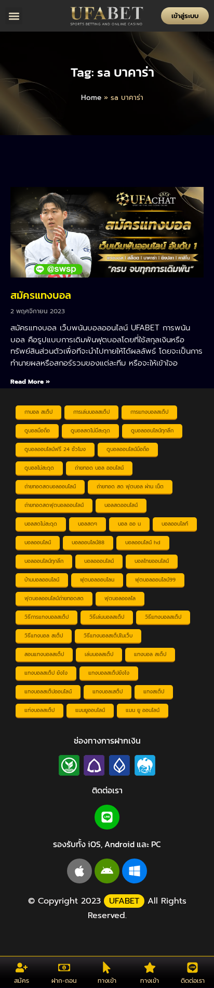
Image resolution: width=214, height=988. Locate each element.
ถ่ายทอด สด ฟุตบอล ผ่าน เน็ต (130, 486)
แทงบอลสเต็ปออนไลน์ (48, 691)
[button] (13, 15)
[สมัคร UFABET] (22, 968)
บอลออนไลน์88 (88, 542)
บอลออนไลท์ (175, 524)
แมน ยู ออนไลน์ (142, 710)
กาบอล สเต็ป (38, 412)
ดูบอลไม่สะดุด (39, 468)
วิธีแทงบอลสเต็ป (163, 617)
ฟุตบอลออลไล (120, 598)
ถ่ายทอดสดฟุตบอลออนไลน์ (54, 505)
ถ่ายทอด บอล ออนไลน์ (99, 468)
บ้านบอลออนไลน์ (41, 580)
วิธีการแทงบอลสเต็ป (46, 617)
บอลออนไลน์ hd (142, 542)
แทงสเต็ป (153, 691)
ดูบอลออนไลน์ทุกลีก (152, 430)
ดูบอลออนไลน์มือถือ (127, 449)
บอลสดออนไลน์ (121, 505)
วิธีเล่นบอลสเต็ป (106, 617)
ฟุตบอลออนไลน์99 (155, 580)
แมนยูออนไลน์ (90, 710)
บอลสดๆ (87, 524)
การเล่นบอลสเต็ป (91, 412)
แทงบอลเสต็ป (107, 691)
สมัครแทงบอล (40, 295)
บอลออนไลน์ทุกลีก (43, 561)
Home (91, 97)
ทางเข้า (107, 980)
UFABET (124, 901)
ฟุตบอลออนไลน (97, 580)
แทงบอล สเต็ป (150, 654)
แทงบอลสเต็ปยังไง (108, 673)
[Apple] (79, 871)
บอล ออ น (129, 524)
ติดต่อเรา (193, 980)
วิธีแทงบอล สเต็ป (43, 636)
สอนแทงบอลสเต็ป (44, 654)
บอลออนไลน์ (37, 542)
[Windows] (134, 871)
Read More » (30, 381)
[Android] (107, 871)
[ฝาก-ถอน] (64, 968)
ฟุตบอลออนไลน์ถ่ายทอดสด (54, 598)
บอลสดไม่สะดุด (40, 524)
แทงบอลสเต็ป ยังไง (46, 673)
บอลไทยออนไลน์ (152, 561)
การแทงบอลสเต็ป (149, 412)
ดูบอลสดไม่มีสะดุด (90, 430)
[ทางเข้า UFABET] (107, 968)
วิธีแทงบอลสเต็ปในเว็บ (108, 636)
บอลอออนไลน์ (99, 561)
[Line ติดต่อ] (192, 968)
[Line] (107, 817)
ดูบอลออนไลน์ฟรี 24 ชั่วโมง (55, 449)
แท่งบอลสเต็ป (39, 710)
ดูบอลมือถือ (37, 430)
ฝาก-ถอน (64, 980)
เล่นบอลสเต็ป (99, 654)
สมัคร (21, 980)
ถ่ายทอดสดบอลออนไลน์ (50, 486)
